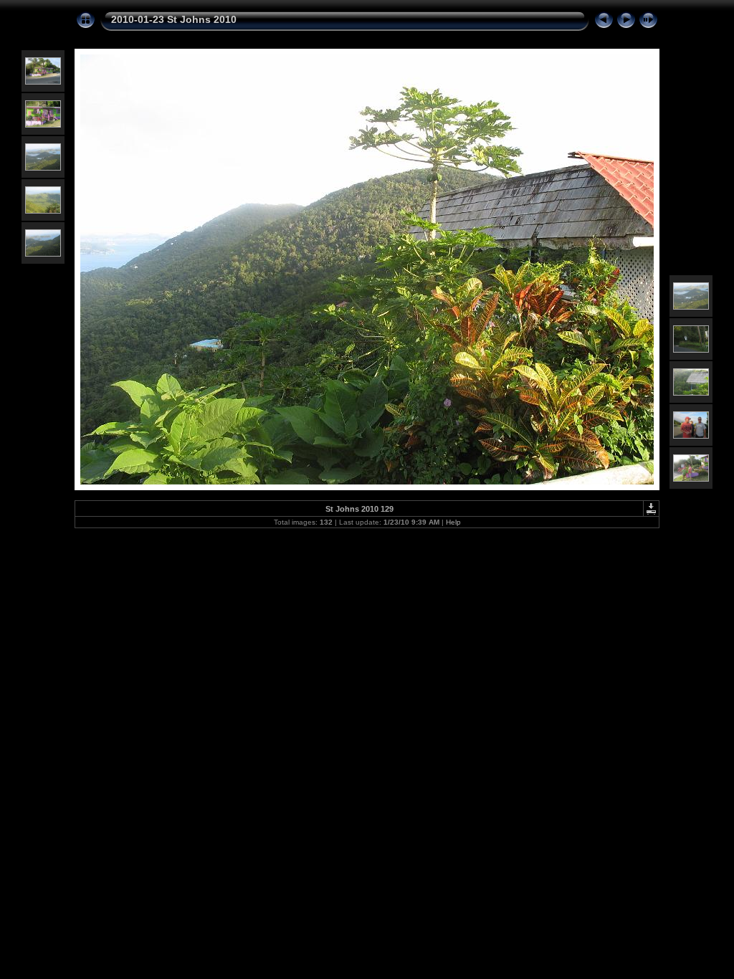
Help (453, 522)
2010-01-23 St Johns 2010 (174, 19)
